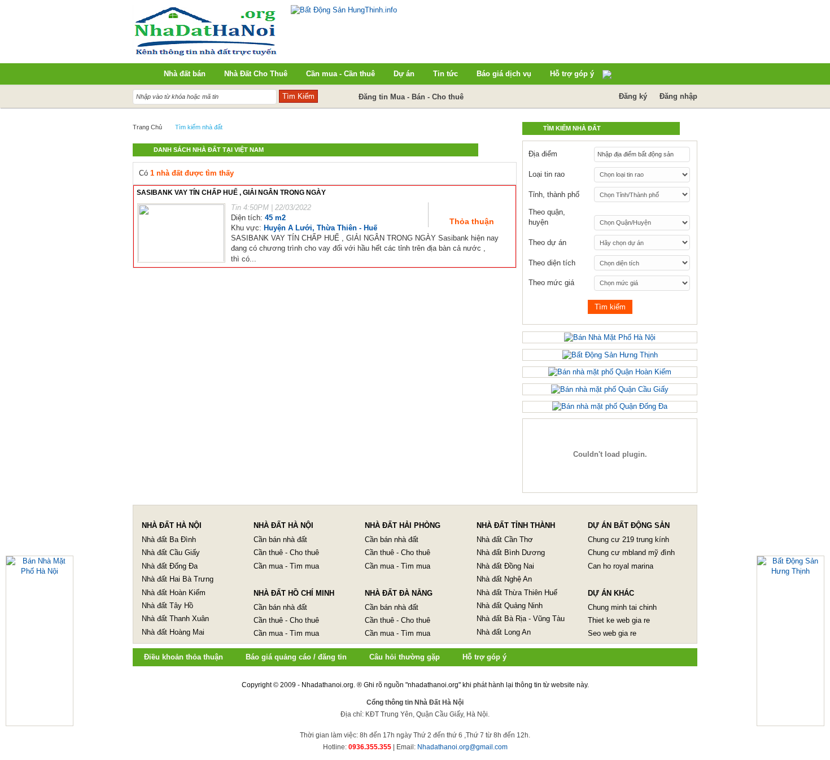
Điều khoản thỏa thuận (183, 657)
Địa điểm (542, 154)
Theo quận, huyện (546, 217)
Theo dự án (547, 242)
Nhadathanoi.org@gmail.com (462, 747)
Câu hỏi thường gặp (404, 657)
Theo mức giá (551, 282)
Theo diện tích (551, 263)
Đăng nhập (678, 96)
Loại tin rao (546, 174)
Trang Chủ (147, 127)
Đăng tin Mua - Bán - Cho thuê (411, 97)
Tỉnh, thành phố (553, 194)
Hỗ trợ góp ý (484, 657)
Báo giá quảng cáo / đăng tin (296, 657)
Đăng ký (633, 96)
